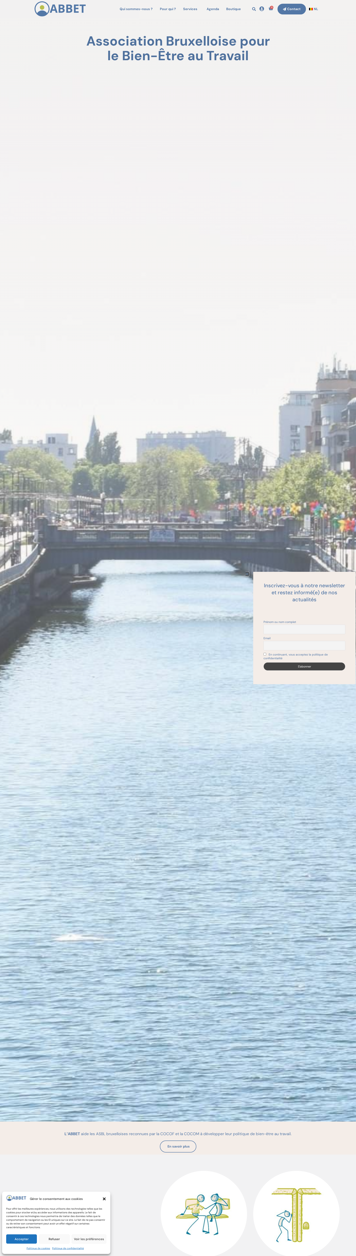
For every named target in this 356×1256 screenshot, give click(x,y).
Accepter (22, 1239)
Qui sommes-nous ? (136, 9)
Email (267, 638)
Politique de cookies (38, 1248)
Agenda (213, 9)
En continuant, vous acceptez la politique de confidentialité (295, 656)
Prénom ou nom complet (279, 622)
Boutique (233, 9)
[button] (104, 1199)
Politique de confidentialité (68, 1248)
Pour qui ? (168, 9)
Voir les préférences (89, 1239)
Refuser (54, 1239)
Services (190, 9)
